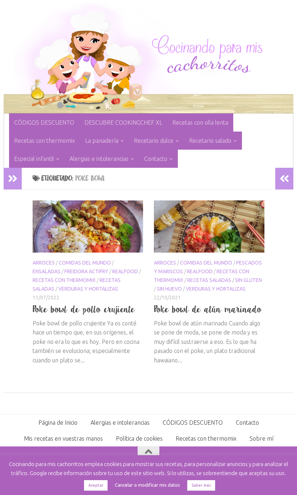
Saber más (201, 485)
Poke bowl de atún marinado (208, 309)
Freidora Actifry (86, 271)
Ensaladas (46, 271)
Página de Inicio (58, 422)
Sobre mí (261, 438)
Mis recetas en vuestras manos (63, 438)
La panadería (101, 140)
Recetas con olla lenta (200, 122)
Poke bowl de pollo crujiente (84, 309)
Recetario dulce (153, 140)
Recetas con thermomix (44, 140)
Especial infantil (34, 158)
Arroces (44, 263)
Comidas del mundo (85, 263)
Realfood (125, 271)
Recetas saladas (209, 280)
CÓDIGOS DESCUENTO (44, 122)
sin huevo (169, 289)
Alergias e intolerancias (99, 158)
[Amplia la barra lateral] (13, 179)
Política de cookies (139, 438)
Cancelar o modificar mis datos (147, 484)
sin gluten (248, 280)
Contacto (155, 158)
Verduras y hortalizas (88, 289)
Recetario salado (210, 140)
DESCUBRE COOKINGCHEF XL (123, 122)
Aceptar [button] (95, 485)
